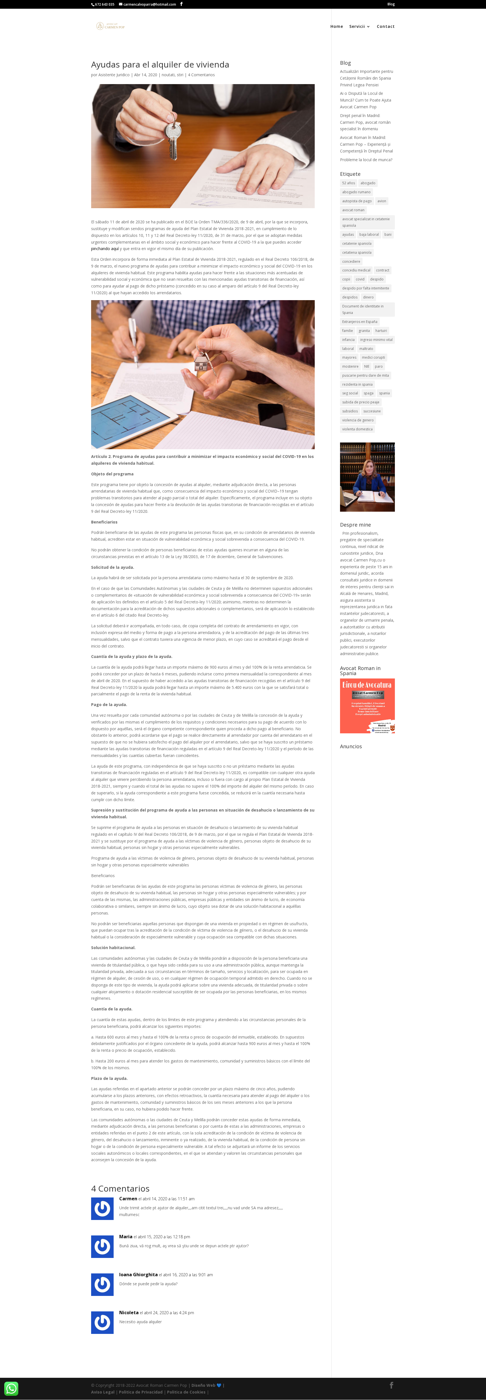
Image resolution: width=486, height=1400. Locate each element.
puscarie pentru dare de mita (365, 375)
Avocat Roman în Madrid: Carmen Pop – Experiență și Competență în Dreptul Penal (366, 144)
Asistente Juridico (114, 74)
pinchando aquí (105, 248)
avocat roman (353, 210)
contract (382, 270)
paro (379, 366)
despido (377, 279)
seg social (350, 393)
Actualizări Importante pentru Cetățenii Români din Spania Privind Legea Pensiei (366, 78)
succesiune (372, 411)
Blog (391, 4)
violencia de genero (358, 420)
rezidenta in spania (357, 384)
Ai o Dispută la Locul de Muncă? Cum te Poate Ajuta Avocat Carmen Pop (365, 100)
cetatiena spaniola (357, 252)
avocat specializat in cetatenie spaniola (366, 222)
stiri (180, 74)
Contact (386, 26)
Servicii (357, 26)
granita (364, 330)
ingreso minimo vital (376, 339)
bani (388, 234)
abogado (368, 183)
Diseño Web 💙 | (208, 1385)
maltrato (366, 348)
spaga (369, 393)
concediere (351, 261)
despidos (349, 297)
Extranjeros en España (359, 321)
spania (384, 393)
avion (381, 201)
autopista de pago (357, 201)
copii (346, 279)
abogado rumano (356, 192)
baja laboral (369, 234)
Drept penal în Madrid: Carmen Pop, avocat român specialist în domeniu (365, 122)
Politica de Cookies (186, 1392)
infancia (348, 339)
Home (336, 26)
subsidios (350, 411)
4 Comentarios (201, 74)
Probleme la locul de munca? (366, 159)
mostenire (350, 366)
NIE (366, 366)
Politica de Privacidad (141, 1392)
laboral (348, 348)
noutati (168, 74)
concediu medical (356, 270)
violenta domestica (357, 429)
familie (347, 330)
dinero (368, 297)
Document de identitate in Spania (363, 309)
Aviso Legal (102, 1392)
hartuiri (381, 330)
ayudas (348, 234)
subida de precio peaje (360, 402)
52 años (348, 183)
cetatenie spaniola (357, 243)
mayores (349, 357)
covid (360, 279)
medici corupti (373, 357)
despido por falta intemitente (365, 288)
